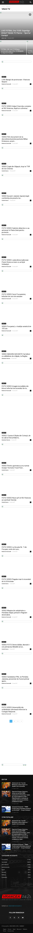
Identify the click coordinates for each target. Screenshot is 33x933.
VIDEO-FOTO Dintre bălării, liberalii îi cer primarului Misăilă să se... (15, 646)
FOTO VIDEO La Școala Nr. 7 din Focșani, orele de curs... (14, 548)
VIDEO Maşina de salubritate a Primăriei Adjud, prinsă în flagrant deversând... (14, 613)
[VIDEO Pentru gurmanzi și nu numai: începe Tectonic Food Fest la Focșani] (16, 453)
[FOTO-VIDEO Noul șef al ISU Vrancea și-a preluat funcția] (16, 484)
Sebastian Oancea (6, 358)
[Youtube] (22, 917)
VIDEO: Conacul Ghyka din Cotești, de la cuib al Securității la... (16, 437)
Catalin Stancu (5, 170)
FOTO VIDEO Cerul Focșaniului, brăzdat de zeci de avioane (14, 295)
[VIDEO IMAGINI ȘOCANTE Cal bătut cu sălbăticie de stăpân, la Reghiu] (16, 343)
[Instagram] (14, 917)
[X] (18, 917)
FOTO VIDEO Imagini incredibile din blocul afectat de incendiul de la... (15, 387)
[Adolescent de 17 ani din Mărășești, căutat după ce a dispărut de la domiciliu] (6, 785)
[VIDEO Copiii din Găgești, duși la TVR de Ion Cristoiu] (16, 155)
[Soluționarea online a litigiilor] (24, 765)
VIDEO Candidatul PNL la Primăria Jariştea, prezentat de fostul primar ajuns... (15, 679)
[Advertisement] (16, 742)
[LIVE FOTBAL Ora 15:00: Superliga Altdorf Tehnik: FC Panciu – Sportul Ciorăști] (16, 26)
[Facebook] (10, 917)
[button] (3, 2)
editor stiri (3, 38)
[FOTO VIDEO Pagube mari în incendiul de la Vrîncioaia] (16, 566)
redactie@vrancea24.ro (14, 906)
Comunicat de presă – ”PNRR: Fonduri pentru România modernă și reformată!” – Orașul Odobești (21, 808)
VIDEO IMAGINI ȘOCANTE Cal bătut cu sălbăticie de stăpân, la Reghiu (16, 355)
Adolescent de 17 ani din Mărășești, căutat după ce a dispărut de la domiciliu (19, 784)
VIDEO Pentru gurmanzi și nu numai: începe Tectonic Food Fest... (15, 467)
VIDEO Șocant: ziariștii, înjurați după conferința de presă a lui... (15, 197)
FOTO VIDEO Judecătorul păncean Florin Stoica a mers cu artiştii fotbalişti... (15, 262)
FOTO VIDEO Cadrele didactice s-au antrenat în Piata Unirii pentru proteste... (15, 230)
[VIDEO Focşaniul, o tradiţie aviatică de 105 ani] (16, 313)
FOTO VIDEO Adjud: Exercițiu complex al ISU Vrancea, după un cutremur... (16, 107)
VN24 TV (4, 76)
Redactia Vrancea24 (6, 84)
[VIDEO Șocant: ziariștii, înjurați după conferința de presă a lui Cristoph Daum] (16, 184)
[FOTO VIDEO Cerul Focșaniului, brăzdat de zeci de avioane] (16, 281)
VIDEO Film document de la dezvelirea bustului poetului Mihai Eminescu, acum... (15, 139)
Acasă (3, 6)
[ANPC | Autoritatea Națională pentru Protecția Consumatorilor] (12, 765)
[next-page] (21, 721)
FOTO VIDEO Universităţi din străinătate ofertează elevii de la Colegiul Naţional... (14, 709)
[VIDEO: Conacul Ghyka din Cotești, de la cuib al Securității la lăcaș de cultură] (16, 413)
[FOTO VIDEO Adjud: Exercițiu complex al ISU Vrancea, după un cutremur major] (16, 95)
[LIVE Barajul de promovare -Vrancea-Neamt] (16, 69)
